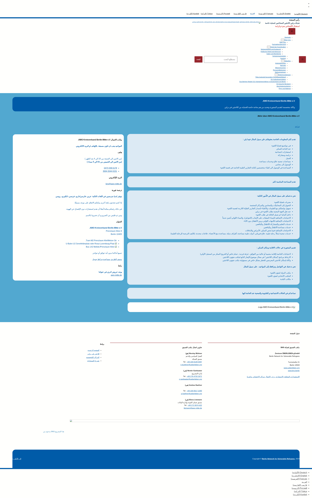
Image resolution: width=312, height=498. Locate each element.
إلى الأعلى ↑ (16, 459)
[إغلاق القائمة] (292, 31)
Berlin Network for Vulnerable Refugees (278, 459)
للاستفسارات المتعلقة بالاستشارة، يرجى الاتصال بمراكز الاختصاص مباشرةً (273, 377)
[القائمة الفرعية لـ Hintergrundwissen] (276, 75)
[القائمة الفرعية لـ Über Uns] (282, 40)
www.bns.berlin (294, 371)
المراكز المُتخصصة (92, 357)
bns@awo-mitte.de (114, 184)
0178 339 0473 (110, 168)
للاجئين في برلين (93, 354)
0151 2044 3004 (110, 171)
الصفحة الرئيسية (93, 350)
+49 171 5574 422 (195, 405)
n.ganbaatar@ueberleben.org (190, 379)
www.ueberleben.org (292, 368)
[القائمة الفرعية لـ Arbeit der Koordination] (268, 47)
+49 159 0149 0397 (194, 362)
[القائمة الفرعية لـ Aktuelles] (283, 61)
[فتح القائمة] (302, 59)
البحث (198, 59)
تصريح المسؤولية (93, 361)
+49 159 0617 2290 (194, 391)
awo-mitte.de (116, 275)
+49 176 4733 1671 (194, 376)
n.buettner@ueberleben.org (191, 365)
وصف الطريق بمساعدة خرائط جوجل (107, 259)
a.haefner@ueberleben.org (191, 394)
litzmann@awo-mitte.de (193, 408)
